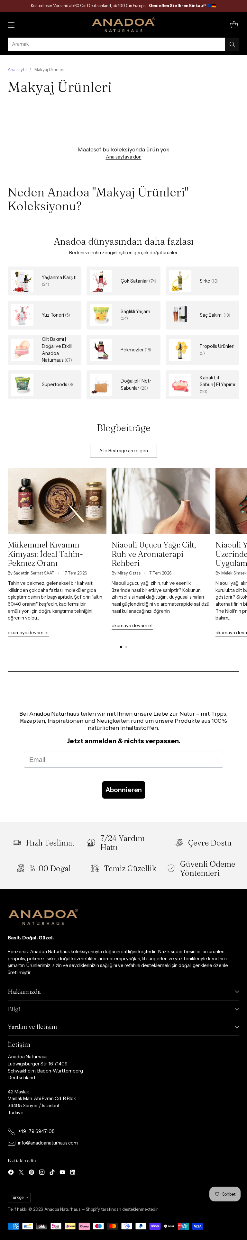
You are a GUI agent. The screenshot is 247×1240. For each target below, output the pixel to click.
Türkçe (17, 1197)
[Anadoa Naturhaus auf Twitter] (21, 1173)
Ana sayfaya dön (124, 157)
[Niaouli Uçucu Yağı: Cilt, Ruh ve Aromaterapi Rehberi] (161, 501)
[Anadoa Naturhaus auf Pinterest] (31, 1173)
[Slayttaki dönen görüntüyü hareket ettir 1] (121, 647)
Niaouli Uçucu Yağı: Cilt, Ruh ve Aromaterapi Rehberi (154, 553)
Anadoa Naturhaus (62, 1209)
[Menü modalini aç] (11, 24)
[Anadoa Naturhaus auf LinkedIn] (73, 1173)
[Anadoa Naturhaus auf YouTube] (62, 1173)
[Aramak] (232, 44)
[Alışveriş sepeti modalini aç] (234, 24)
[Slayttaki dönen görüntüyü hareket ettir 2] (126, 647)
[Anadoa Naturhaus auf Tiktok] (52, 1173)
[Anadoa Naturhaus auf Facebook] (11, 1173)
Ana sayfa (17, 69)
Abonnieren (123, 790)
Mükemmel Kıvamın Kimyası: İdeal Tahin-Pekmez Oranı (45, 553)
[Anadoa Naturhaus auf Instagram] (42, 1173)
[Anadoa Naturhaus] (123, 24)
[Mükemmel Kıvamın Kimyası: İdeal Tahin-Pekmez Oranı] (57, 501)
